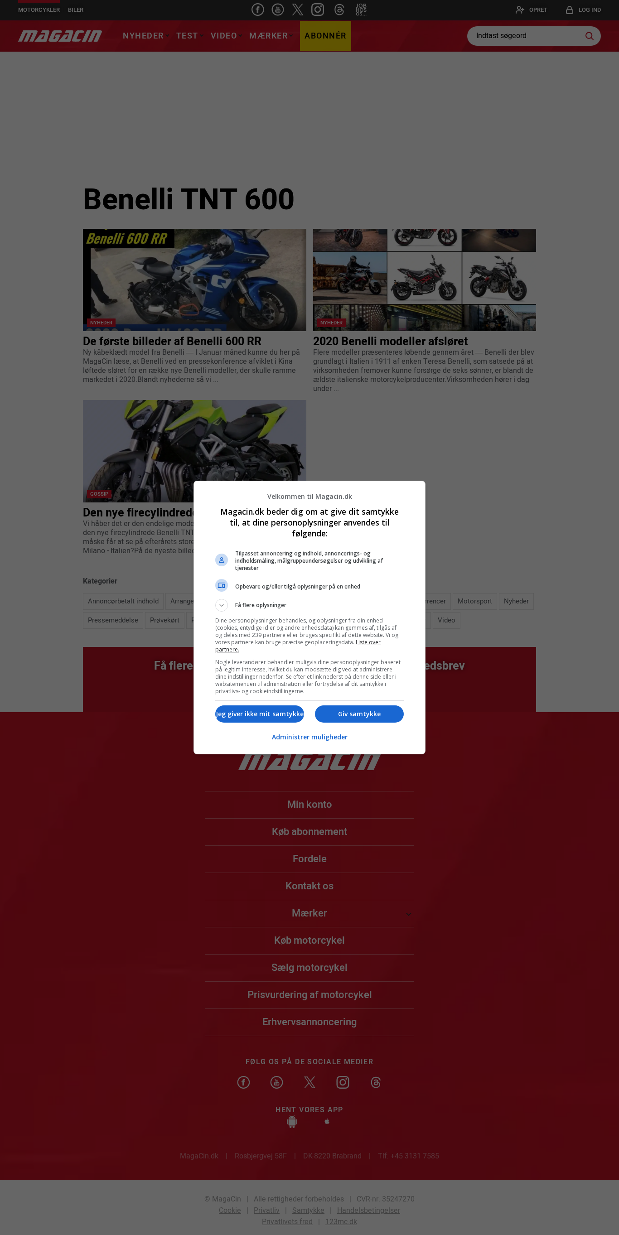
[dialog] (309, 617)
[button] (309, 605)
